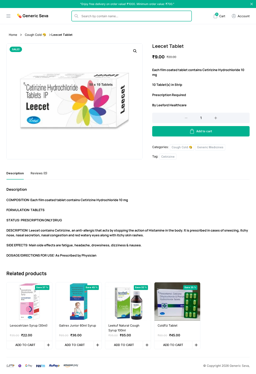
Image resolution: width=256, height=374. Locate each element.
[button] (135, 51)
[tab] (15, 173)
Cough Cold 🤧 (35, 35)
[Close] (251, 4)
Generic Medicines (210, 147)
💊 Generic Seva (32, 15)
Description (15, 173)
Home (13, 35)
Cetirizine (168, 156)
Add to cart (204, 131)
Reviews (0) (39, 173)
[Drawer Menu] (8, 16)
